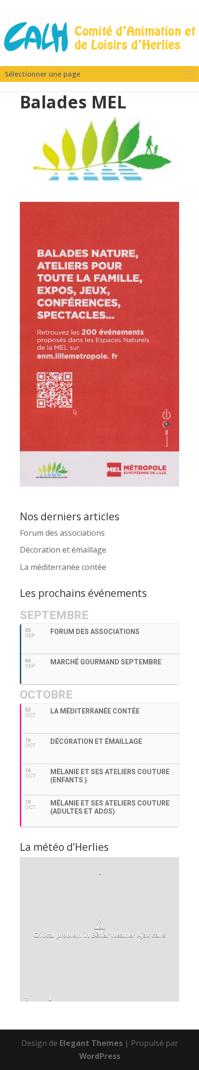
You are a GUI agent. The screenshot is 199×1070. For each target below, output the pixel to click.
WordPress (99, 1056)
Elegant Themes (91, 1043)
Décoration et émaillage (63, 549)
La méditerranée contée (63, 567)
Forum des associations (62, 533)
